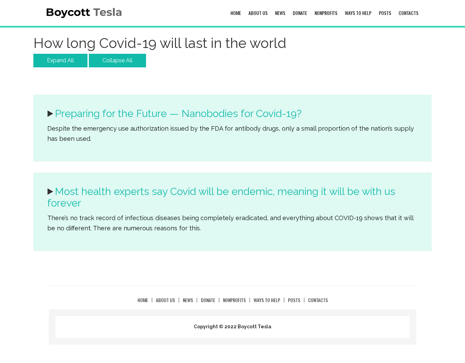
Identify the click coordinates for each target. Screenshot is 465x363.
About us (258, 12)
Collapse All (117, 60)
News (280, 12)
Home (235, 12)
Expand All (60, 60)
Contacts (408, 12)
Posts (385, 12)
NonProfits (326, 12)
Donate (300, 12)
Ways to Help (358, 12)
